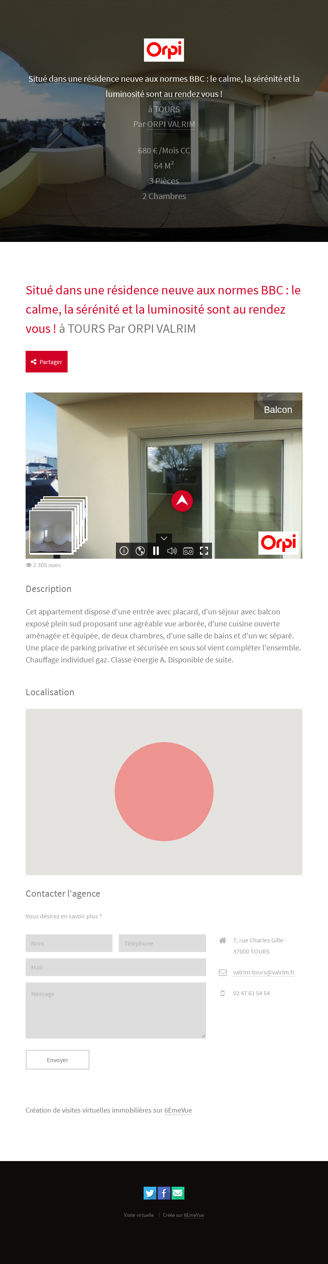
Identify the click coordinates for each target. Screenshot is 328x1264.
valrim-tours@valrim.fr (264, 972)
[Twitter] (150, 1197)
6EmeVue (178, 1110)
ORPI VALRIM (171, 124)
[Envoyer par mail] (178, 1197)
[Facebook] (164, 1197)
